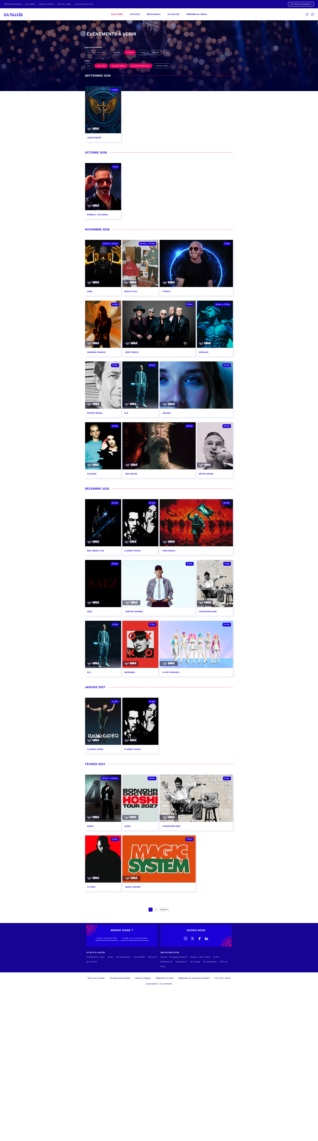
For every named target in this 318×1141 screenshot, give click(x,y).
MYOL (163, 966)
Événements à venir (95, 957)
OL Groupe (195, 962)
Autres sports (102, 52)
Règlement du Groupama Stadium (194, 978)
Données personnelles (120, 978)
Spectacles (155, 52)
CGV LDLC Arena (222, 978)
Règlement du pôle (164, 978)
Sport (168, 52)
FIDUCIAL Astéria (162, 66)
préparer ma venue (196, 14)
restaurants (154, 14)
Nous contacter (107, 938)
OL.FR (216, 957)
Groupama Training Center (141, 66)
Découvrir (152, 957)
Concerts (130, 52)
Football (142, 52)
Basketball (116, 52)
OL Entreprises (210, 962)
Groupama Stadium (118, 66)
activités (135, 14)
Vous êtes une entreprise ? (301, 4)
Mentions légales (143, 978)
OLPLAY (223, 962)
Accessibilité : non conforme (159, 984)
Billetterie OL (166, 962)
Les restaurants (123, 957)
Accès (110, 957)
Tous (88, 52)
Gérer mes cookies (96, 978)
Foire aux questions (134, 938)
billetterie (117, 14)
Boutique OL (181, 962)
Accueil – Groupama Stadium (173, 957)
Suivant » (164, 910)
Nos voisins (91, 962)
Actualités (173, 14)
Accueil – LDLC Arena (200, 957)
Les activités (139, 957)
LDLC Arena (101, 66)
